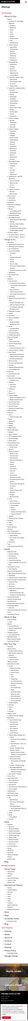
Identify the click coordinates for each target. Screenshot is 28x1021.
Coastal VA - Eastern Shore (16, 77)
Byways (11, 209)
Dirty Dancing (14, 458)
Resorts (9, 624)
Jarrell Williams (14, 733)
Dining (9, 848)
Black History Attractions (17, 354)
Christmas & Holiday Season (16, 588)
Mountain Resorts (14, 626)
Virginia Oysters (13, 395)
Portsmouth (13, 97)
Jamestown (12, 346)
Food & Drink (11, 376)
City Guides (12, 198)
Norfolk (12, 94)
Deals (6, 822)
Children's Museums (15, 257)
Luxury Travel (11, 776)
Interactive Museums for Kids (18, 270)
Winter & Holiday (13, 839)
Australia (11, 711)
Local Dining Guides (14, 402)
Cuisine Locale (15, 672)
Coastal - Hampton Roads (17, 748)
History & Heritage (12, 337)
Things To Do (9, 239)
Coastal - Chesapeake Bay (17, 765)
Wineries (11, 382)
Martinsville (13, 122)
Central (12, 737)
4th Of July (12, 584)
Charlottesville (14, 49)
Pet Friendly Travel (12, 793)
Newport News (14, 92)
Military (12, 262)
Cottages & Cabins (12, 632)
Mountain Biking (14, 328)
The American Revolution (16, 363)
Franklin (12, 110)
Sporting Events (11, 601)
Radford (12, 36)
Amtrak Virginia (14, 659)
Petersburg (13, 56)
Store (6, 912)
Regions (9, 19)
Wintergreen (13, 60)
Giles (11, 40)
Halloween (12, 586)
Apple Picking (14, 535)
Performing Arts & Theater (16, 518)
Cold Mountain (14, 456)
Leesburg (12, 142)
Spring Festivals (13, 558)
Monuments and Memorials (17, 294)
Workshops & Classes (13, 614)
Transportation (13, 657)
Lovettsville (13, 153)
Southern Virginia (14, 118)
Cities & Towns (11, 196)
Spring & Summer (13, 842)
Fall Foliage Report (15, 806)
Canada (11, 666)
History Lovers (13, 837)
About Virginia (11, 649)
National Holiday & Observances (16, 580)
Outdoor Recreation (14, 831)
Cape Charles (13, 79)
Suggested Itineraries (13, 909)
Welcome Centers (12, 662)
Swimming (12, 421)
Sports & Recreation (13, 430)
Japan (9, 896)
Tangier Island (14, 86)
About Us (8, 937)
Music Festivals (13, 569)
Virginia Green (11, 791)
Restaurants (12, 393)
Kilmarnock (13, 71)
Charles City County (15, 107)
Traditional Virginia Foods (16, 408)
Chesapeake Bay (13, 62)
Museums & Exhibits (14, 251)
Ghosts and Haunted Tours (16, 546)
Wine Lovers (12, 844)
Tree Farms (12, 542)
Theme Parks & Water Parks (16, 244)
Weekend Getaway (14, 829)
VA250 (10, 339)
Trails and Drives (14, 290)
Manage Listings (11, 956)
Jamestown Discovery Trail (17, 348)
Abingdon (12, 25)
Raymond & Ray (14, 497)
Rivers (10, 419)
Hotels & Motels (11, 620)
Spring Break (13, 817)
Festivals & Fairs (11, 552)
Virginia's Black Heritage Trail (17, 735)
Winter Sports (12, 441)
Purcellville (13, 150)
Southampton (14, 112)
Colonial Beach (14, 75)
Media (7, 934)
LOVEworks (10, 202)
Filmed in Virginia (14, 451)
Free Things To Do (14, 275)
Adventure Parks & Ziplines (16, 246)
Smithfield (13, 99)
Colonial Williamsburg (15, 343)
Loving (11, 473)
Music (10, 499)
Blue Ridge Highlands (16, 767)
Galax (11, 32)
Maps (6, 915)
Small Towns (12, 200)
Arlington (12, 133)
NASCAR (11, 608)
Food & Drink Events (13, 597)
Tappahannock (14, 73)
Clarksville (13, 127)
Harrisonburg (13, 163)
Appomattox (13, 47)
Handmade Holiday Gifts (17, 593)
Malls (10, 522)
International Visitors (13, 664)
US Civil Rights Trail (14, 369)
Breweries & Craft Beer (15, 378)
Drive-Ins (11, 449)
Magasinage (14, 679)
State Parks (12, 296)
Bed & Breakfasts (12, 637)
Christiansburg (14, 43)
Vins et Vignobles (16, 700)
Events (12, 507)
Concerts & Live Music (13, 567)
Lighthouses (12, 272)
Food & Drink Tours (14, 404)
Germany (11, 705)
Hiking (10, 320)
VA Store (8, 941)
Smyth (11, 34)
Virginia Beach (14, 101)
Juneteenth (12, 575)
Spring (10, 815)
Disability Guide (12, 921)
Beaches (11, 413)
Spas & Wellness (12, 527)
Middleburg (13, 146)
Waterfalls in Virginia (15, 311)
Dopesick (12, 492)
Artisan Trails (13, 447)
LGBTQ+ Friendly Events (14, 599)
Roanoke (12, 191)
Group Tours (10, 872)
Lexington (12, 166)
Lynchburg (13, 53)
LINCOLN (12, 471)
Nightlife (11, 516)
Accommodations (12, 846)
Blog (6, 861)
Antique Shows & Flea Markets (15, 603)
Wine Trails (13, 387)
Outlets (11, 525)
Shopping (10, 520)
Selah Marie (13, 726)
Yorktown (12, 105)
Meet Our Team (11, 880)
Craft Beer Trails (14, 380)
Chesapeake (13, 116)
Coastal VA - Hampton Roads (17, 88)
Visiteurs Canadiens (15, 668)
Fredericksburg (14, 140)
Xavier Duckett (14, 724)
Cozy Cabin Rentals (14, 635)
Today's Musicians (16, 514)
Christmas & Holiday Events (17, 595)
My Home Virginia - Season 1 (17, 235)
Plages (12, 690)
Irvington (12, 66)
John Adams (13, 469)
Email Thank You (14, 341)
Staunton (12, 170)
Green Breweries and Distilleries (18, 787)
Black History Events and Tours (17, 573)
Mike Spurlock (14, 722)
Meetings (10, 874)
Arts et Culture (15, 670)
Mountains (12, 315)
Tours (9, 544)
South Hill (12, 125)
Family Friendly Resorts (15, 628)
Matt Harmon (13, 731)
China (9, 898)
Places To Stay (10, 617)
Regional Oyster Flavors (16, 400)
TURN (11, 488)
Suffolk (12, 114)
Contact (7, 944)
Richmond (13, 58)
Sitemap (7, 947)
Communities (15, 505)
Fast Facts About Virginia (16, 651)
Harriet (12, 464)
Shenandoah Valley (14, 161)
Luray (11, 168)
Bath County (13, 194)
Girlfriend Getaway (14, 835)
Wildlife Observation (14, 335)
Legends (13, 509)
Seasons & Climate (12, 795)
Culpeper (12, 135)
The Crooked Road (15, 503)
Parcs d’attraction (16, 687)
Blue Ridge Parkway (15, 213)
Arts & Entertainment (13, 443)
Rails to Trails (13, 331)
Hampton (12, 90)
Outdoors (10, 279)
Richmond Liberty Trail (16, 359)
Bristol (11, 30)
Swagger (12, 494)
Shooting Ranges (13, 438)
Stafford (12, 155)
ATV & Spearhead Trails (15, 436)
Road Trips (11, 207)
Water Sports (12, 428)
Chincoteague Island (15, 81)
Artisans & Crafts (13, 445)
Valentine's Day (13, 582)
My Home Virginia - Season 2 (17, 237)
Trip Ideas (10, 646)
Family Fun (10, 371)
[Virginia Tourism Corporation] (8, 1)
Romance (10, 529)
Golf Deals (10, 852)
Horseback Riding (14, 333)
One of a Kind (14, 264)
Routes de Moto (15, 694)
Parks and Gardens (14, 318)
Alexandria (13, 131)
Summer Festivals (14, 554)
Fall (10, 797)
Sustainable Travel (12, 778)
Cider (10, 391)
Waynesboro (13, 174)
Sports (9, 876)
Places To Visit (10, 16)
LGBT (12, 677)
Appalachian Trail (15, 324)
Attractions (10, 242)
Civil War (11, 365)
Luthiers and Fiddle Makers (18, 512)
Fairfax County (14, 138)
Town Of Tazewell (15, 181)
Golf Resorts (12, 630)
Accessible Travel (11, 918)
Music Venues (13, 501)
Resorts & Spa (11, 859)
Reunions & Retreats (13, 878)
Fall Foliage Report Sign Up (18, 808)
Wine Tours (13, 384)
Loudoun (12, 159)
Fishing (11, 425)
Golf (12, 674)
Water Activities (11, 410)
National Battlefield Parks (16, 367)
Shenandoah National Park (17, 283)
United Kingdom (13, 703)
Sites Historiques (15, 696)
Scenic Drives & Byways (14, 204)
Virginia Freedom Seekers (17, 356)
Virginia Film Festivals (15, 560)
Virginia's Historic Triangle (16, 350)
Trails (10, 277)
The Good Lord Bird (15, 477)
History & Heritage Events (14, 571)
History (12, 259)
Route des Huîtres (16, 692)
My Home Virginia (12, 232)
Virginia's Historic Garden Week (17, 577)
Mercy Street (13, 475)
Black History (12, 352)
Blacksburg (13, 28)
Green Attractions (14, 780)
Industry (8, 931)
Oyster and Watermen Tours (17, 397)
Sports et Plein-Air (16, 698)
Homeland (13, 466)
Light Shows (13, 590)
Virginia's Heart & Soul (15, 720)
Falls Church (13, 148)
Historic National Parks (16, 292)
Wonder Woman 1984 (16, 490)
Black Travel (10, 718)
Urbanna (12, 69)
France (10, 707)
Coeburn (12, 187)
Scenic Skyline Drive (15, 211)
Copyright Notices (12, 953)
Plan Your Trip (10, 644)
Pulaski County (14, 38)
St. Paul (12, 185)
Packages (10, 824)
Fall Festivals (12, 556)
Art (10, 255)
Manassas (12, 144)
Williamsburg (13, 103)
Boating (11, 423)
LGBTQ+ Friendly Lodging (16, 716)
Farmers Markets (13, 406)
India (10, 709)
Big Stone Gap (14, 183)
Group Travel (9, 869)
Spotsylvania (13, 157)
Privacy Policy (10, 950)
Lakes (10, 415)
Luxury (10, 622)
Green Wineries (13, 782)
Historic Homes (13, 361)
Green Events (12, 784)
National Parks (13, 281)
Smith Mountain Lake (16, 417)
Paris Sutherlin (14, 728)
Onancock (12, 84)
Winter (10, 812)
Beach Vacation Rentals (14, 639)
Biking (10, 326)
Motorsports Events (12, 606)
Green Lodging (13, 789)
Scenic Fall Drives (14, 810)
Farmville (12, 51)
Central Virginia (13, 45)
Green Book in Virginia (15, 774)
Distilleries (12, 389)
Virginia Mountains (14, 189)
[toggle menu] (26, 2)
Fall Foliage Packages (15, 833)
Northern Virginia (14, 129)
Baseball (11, 432)
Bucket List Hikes (14, 322)
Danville (12, 120)
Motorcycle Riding (14, 215)
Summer (11, 819)
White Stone (13, 64)
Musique (13, 685)
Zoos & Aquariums (14, 249)
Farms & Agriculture (13, 531)
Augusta (12, 172)
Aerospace (13, 253)
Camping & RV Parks (13, 641)
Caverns (11, 313)
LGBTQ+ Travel (11, 713)
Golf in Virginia (13, 434)
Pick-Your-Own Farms (15, 533)
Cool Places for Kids (14, 374)
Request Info (11, 882)
